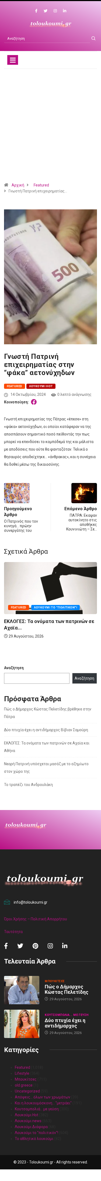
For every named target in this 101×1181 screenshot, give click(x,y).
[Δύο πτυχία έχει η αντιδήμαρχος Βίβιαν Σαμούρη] (21, 1024)
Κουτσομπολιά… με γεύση (37, 1109)
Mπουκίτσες (54, 633)
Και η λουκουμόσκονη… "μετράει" (43, 1103)
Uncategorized (27, 1091)
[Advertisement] (50, 127)
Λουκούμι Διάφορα (31, 1127)
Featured (41, 185)
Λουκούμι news (28, 1121)
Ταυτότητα (13, 932)
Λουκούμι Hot (41, 386)
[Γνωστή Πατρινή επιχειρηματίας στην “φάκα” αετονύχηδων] (35, 402)
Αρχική (18, 185)
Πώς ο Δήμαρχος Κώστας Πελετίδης (66, 989)
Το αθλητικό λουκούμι (34, 1138)
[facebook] (36, 11)
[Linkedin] (64, 11)
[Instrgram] (55, 11)
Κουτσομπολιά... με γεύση (67, 1015)
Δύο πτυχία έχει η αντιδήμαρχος (65, 1023)
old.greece (24, 1085)
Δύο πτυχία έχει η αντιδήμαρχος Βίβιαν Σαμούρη (46, 730)
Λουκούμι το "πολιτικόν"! (36, 1133)
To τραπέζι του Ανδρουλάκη (28, 784)
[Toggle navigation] (12, 60)
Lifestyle (22, 1073)
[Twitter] (45, 11)
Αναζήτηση (14, 668)
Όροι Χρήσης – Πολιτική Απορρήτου (35, 919)
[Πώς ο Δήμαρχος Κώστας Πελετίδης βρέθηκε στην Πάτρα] (21, 990)
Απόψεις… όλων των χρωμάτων (42, 1097)
